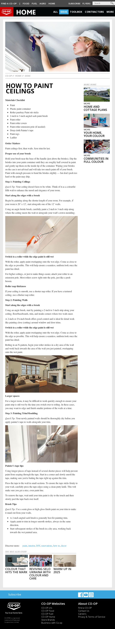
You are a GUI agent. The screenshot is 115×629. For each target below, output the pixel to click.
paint (24, 545)
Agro (43, 3)
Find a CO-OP (85, 607)
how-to (56, 545)
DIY (38, 545)
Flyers (86, 3)
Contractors (94, 11)
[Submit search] (112, 3)
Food (26, 3)
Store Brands (48, 619)
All (55, 11)
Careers (82, 613)
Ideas (63, 11)
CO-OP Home (48, 616)
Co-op (8, 75)
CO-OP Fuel (47, 613)
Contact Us (83, 610)
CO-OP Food (47, 610)
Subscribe (74, 3)
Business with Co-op (51, 622)
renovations (46, 545)
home (18, 75)
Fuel (34, 3)
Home (52, 3)
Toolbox (76, 11)
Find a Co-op (9, 3)
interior (31, 545)
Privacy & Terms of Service (91, 616)
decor (63, 545)
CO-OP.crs (46, 607)
